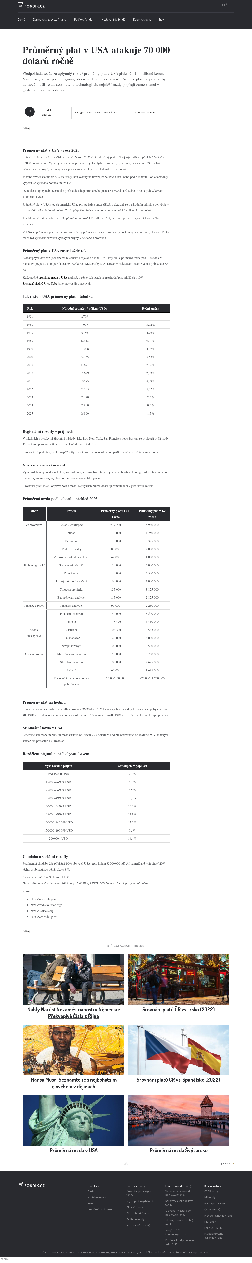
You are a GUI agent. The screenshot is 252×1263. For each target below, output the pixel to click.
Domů (21, 19)
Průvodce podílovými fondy (139, 1193)
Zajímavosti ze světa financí (49, 19)
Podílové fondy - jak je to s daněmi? (179, 1242)
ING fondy (210, 1221)
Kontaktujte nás (97, 1197)
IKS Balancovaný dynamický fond (213, 1235)
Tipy (161, 19)
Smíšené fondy (135, 1219)
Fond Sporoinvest (214, 1203)
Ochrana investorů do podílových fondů (178, 1212)
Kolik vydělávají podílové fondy (179, 1202)
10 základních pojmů (138, 1225)
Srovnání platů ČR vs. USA (40, 283)
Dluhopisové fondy (138, 1213)
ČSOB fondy (211, 1191)
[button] (83, 20)
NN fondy (209, 1197)
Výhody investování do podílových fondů (178, 1193)
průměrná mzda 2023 (100, 1209)
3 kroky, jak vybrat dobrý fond (179, 1222)
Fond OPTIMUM (213, 1228)
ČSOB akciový (212, 1209)
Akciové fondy (135, 1207)
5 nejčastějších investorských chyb (176, 1232)
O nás (225, 4)
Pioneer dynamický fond (218, 1215)
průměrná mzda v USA (53, 277)
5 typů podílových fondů (141, 1201)
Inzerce (92, 1203)
